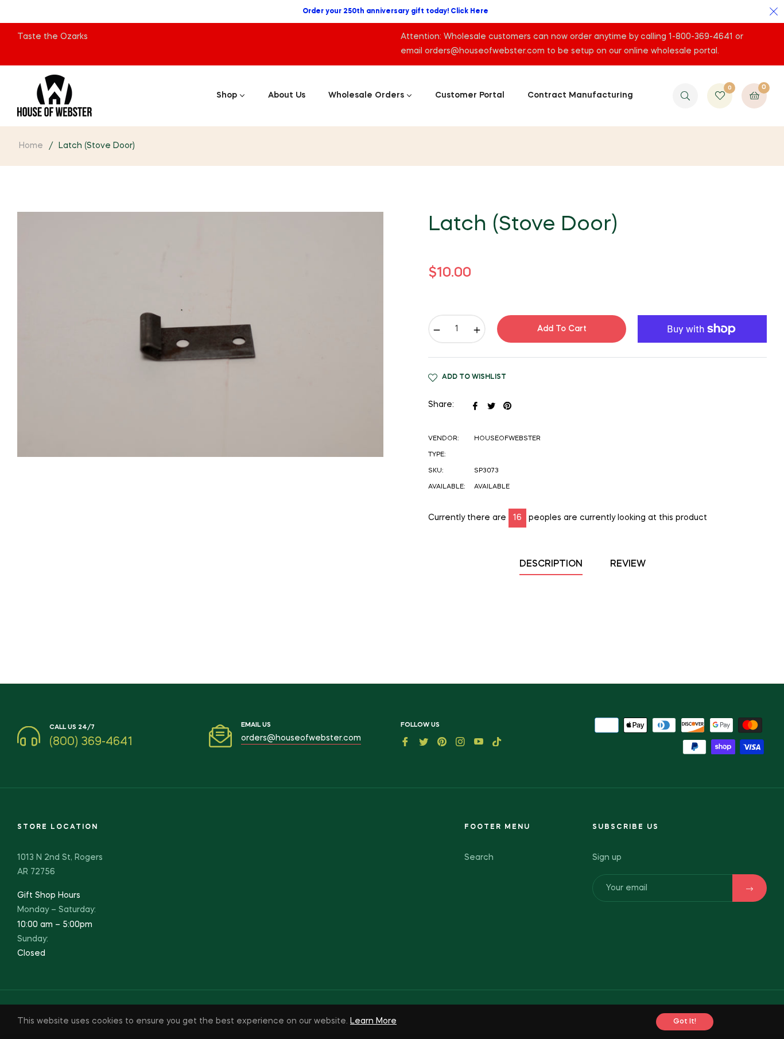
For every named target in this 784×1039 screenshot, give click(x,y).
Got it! (684, 1021)
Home (31, 146)
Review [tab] (629, 564)
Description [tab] (551, 564)
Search (479, 858)
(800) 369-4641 (91, 742)
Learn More (373, 1021)
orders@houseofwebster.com (301, 738)
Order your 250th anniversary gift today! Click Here (395, 11)
